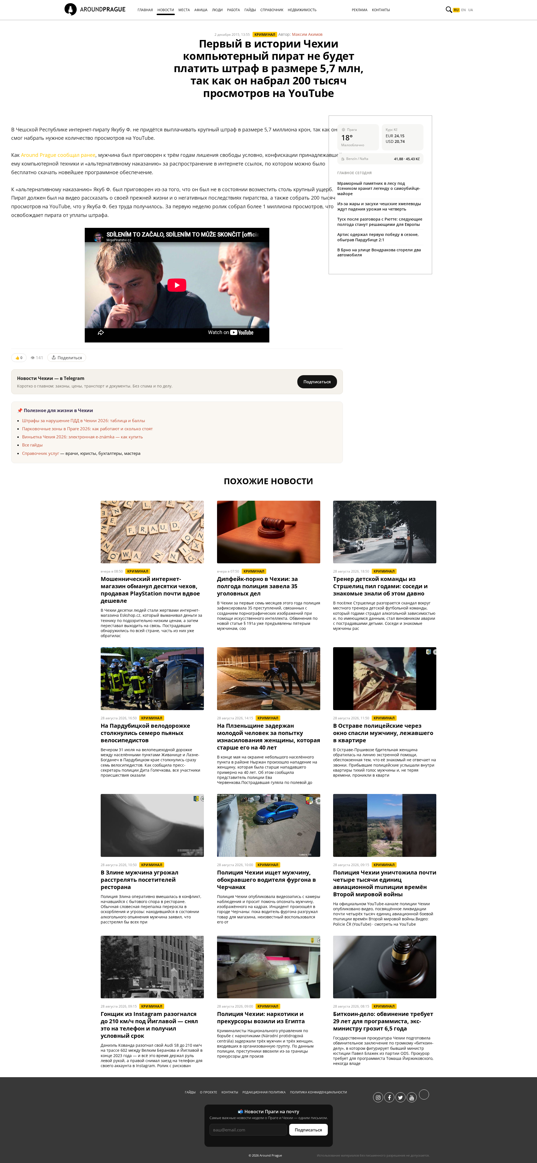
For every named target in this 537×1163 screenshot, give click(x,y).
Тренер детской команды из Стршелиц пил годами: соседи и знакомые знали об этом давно (380, 586)
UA (470, 10)
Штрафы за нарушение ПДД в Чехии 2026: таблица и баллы (83, 420)
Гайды (190, 1092)
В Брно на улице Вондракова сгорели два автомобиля (379, 252)
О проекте (208, 1092)
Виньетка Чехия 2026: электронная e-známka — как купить (82, 436)
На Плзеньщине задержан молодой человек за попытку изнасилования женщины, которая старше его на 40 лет (268, 736)
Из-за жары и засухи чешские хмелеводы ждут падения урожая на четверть (379, 206)
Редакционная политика (264, 1092)
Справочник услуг (40, 453)
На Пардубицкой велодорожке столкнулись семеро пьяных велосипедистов (145, 733)
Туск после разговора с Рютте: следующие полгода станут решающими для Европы (379, 221)
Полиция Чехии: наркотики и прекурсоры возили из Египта (261, 1017)
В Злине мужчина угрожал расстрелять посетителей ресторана (139, 880)
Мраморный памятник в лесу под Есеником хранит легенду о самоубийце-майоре (378, 189)
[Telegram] (424, 1097)
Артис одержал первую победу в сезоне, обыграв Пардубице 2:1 (378, 237)
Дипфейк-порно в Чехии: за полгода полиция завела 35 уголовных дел (257, 586)
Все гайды (32, 445)
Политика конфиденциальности (318, 1092)
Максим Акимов (307, 34)
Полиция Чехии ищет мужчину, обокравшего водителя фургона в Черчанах (266, 880)
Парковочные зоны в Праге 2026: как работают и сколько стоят (87, 428)
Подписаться (317, 381)
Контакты (230, 1092)
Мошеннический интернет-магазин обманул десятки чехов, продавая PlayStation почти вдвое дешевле (150, 589)
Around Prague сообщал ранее (58, 155)
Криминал (265, 34)
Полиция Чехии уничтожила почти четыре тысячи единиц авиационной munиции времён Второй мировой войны (384, 883)
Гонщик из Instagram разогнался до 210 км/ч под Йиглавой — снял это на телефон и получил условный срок (149, 1024)
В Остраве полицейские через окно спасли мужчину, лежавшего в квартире (383, 733)
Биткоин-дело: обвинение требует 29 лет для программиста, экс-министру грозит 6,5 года (383, 1021)
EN (463, 10)
